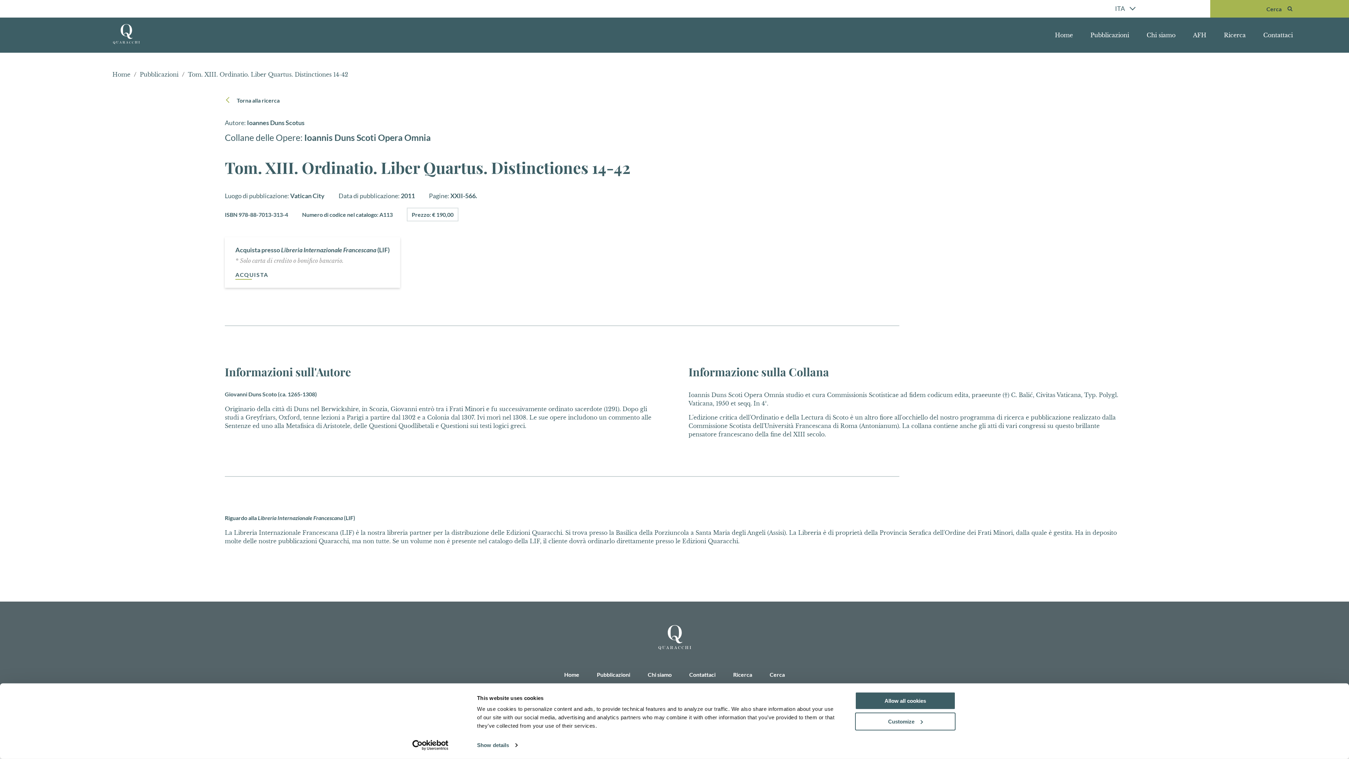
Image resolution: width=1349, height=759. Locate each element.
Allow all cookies (905, 701)
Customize (901, 722)
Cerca (777, 674)
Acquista (251, 274)
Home (1064, 35)
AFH (1199, 35)
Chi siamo (1161, 35)
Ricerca (1235, 35)
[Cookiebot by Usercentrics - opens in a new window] (430, 745)
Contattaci (1278, 35)
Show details (493, 745)
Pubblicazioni (1109, 35)
